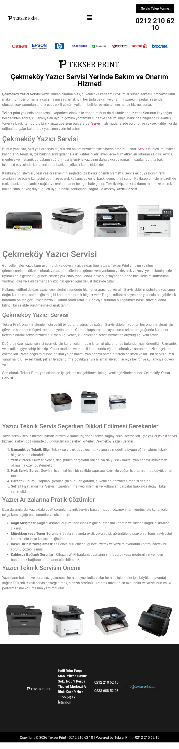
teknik (162, 436)
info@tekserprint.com (142, 687)
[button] (89, 18)
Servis (96, 123)
